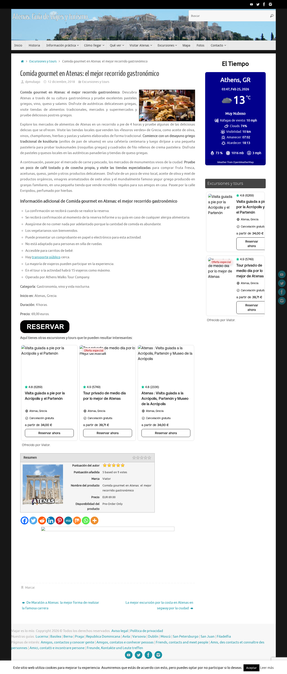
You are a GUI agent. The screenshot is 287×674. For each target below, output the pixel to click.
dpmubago (32, 82)
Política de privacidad (146, 631)
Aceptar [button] (251, 668)
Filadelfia (224, 636)
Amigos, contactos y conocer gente (67, 642)
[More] (94, 520)
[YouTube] (251, 4)
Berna (68, 636)
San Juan (208, 636)
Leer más (267, 668)
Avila (126, 636)
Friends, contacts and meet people (182, 642)
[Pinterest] (59, 520)
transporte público (46, 257)
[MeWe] (68, 520)
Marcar (30, 588)
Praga (79, 636)
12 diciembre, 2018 (61, 82)
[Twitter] (258, 4)
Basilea (55, 636)
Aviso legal (119, 631)
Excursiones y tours (43, 61)
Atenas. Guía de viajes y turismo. (50, 16)
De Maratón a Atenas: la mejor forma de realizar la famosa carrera (60, 606)
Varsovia (139, 636)
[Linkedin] (51, 520)
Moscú (166, 636)
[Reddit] (42, 520)
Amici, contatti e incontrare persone (57, 648)
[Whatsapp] (86, 520)
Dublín (153, 636)
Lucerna (42, 636)
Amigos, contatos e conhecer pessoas (125, 642)
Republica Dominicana (103, 636)
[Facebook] (264, 4)
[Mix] (77, 520)
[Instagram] (270, 4)
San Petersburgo (185, 636)
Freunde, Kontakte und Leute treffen (115, 648)
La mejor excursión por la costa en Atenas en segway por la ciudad (159, 606)
